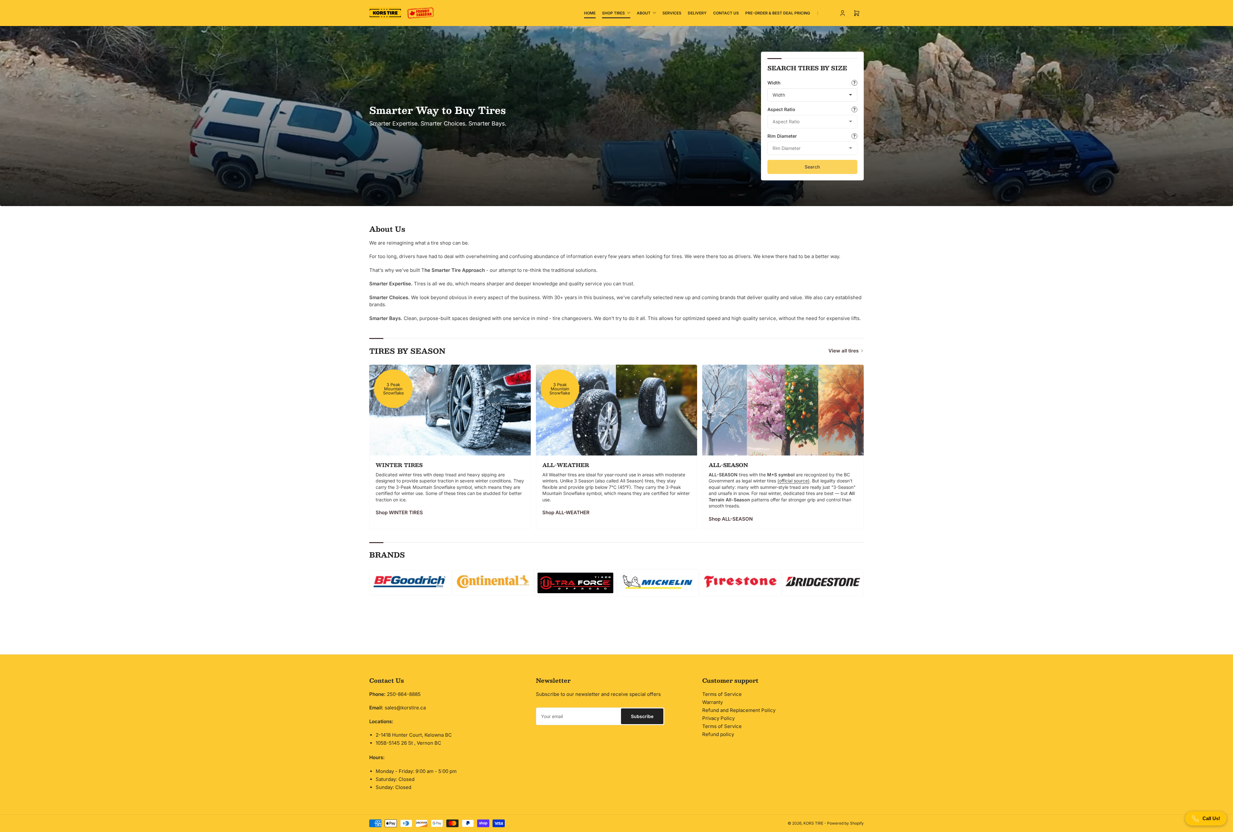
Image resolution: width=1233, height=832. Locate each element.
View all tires (843, 351)
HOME (590, 13)
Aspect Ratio (781, 109)
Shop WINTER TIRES (399, 512)
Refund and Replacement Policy (738, 710)
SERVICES (671, 13)
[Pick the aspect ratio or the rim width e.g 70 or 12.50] (854, 109)
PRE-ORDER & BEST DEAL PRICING (777, 13)
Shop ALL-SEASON (731, 519)
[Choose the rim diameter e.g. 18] (854, 136)
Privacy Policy (718, 718)
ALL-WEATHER (565, 465)
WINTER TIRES (399, 465)
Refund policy (718, 734)
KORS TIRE (813, 823)
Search (812, 166)
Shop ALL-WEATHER (566, 512)
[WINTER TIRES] (450, 410)
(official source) (793, 480)
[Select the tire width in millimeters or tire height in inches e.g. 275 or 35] (854, 83)
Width (774, 82)
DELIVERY (697, 13)
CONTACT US (726, 13)
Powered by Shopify (845, 823)
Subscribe (642, 716)
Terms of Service (722, 694)
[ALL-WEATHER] (616, 410)
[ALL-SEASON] (783, 410)
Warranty (712, 702)
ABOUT (644, 13)
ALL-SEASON (728, 465)
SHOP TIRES (613, 13)
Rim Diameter (782, 136)
